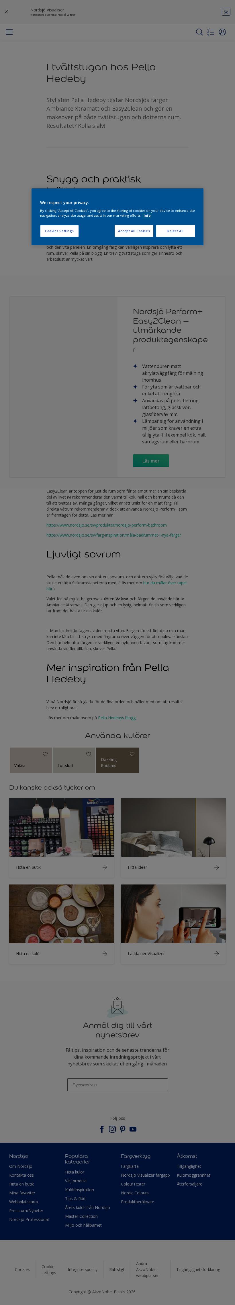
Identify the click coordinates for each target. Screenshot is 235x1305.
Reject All (175, 231)
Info (147, 215)
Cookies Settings (59, 231)
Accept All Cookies (134, 231)
